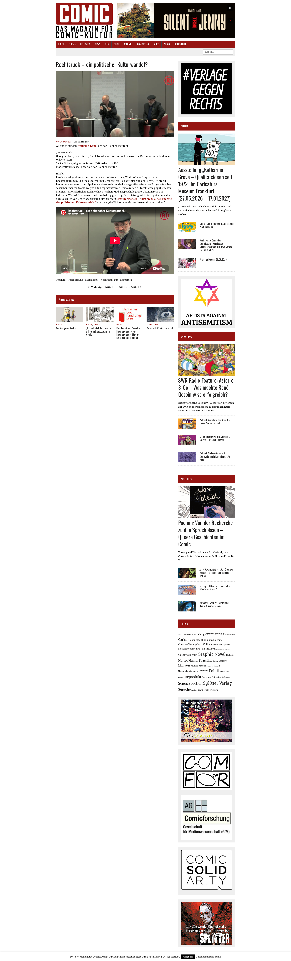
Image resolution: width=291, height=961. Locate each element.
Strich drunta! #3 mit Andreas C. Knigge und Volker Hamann (214, 438)
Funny (227, 649)
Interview (85, 44)
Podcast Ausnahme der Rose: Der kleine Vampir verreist (215, 421)
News (97, 44)
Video (156, 44)
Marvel (202, 665)
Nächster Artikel (129, 287)
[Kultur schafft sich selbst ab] (160, 320)
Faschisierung (76, 279)
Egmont (200, 648)
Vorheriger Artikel (102, 287)
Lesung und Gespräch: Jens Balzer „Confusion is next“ (215, 587)
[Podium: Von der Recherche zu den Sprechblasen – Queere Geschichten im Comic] (206, 516)
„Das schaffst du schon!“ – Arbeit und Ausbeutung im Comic (99, 331)
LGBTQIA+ (223, 661)
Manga (194, 665)
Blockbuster (230, 634)
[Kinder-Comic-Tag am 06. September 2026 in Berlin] (187, 230)
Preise (222, 671)
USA (207, 690)
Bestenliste (180, 44)
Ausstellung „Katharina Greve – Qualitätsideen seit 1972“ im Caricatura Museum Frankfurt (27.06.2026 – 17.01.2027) (205, 184)
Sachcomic (206, 677)
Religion (181, 677)
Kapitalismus (92, 279)
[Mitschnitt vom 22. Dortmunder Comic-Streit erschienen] (187, 609)
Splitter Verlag (217, 683)
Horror (183, 660)
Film (107, 44)
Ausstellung (197, 634)
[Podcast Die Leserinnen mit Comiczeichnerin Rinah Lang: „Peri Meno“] (187, 460)
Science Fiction (190, 683)
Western (214, 689)
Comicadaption (198, 639)
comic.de (65, 142)
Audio (167, 44)
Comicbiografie (214, 639)
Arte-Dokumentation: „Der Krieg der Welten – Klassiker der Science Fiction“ (216, 573)
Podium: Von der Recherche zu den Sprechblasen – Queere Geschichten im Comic (205, 533)
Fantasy (209, 648)
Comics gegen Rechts (66, 328)
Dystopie (226, 644)
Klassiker (206, 660)
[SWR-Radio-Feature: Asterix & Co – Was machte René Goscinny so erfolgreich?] (206, 373)
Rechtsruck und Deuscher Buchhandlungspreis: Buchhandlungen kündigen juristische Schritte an (128, 333)
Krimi (215, 661)
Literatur (184, 665)
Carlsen (183, 639)
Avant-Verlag (214, 634)
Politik (214, 670)
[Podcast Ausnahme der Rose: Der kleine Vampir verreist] (187, 426)
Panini (203, 671)
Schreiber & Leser (221, 677)
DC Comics (213, 644)
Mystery (209, 666)
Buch (116, 44)
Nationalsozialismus (188, 671)
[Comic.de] (84, 20)
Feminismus (219, 649)
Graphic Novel (212, 654)
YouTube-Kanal (87, 145)
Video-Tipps (186, 479)
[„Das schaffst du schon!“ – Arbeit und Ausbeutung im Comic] (100, 320)
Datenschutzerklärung (208, 956)
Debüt (219, 644)
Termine (184, 126)
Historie (230, 655)
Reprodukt (193, 676)
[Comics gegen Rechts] (69, 320)
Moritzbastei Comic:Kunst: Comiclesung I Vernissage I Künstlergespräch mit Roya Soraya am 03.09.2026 (215, 245)
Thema (72, 44)
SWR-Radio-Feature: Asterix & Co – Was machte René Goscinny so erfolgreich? (205, 387)
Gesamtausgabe (187, 654)
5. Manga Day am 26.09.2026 (213, 259)
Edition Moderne (187, 648)
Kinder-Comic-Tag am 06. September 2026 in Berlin (216, 225)
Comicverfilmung (187, 644)
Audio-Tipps (186, 336)
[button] (176, 20)
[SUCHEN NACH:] (218, 51)
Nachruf (217, 666)
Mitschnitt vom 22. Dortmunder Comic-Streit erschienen (214, 604)
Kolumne (128, 44)
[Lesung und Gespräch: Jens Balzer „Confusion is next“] (187, 592)
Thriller (202, 689)
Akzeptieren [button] (188, 956)
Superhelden (187, 689)
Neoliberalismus (109, 279)
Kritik (61, 44)
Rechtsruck (126, 279)
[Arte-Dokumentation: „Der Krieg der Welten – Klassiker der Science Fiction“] (187, 576)
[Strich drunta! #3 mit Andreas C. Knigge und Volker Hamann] (187, 443)
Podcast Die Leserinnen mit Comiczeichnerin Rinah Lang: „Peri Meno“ (215, 457)
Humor (194, 660)
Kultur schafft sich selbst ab (160, 328)
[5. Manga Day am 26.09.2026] (187, 266)
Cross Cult (202, 644)
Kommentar (143, 44)
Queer (227, 671)
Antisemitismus (184, 634)
